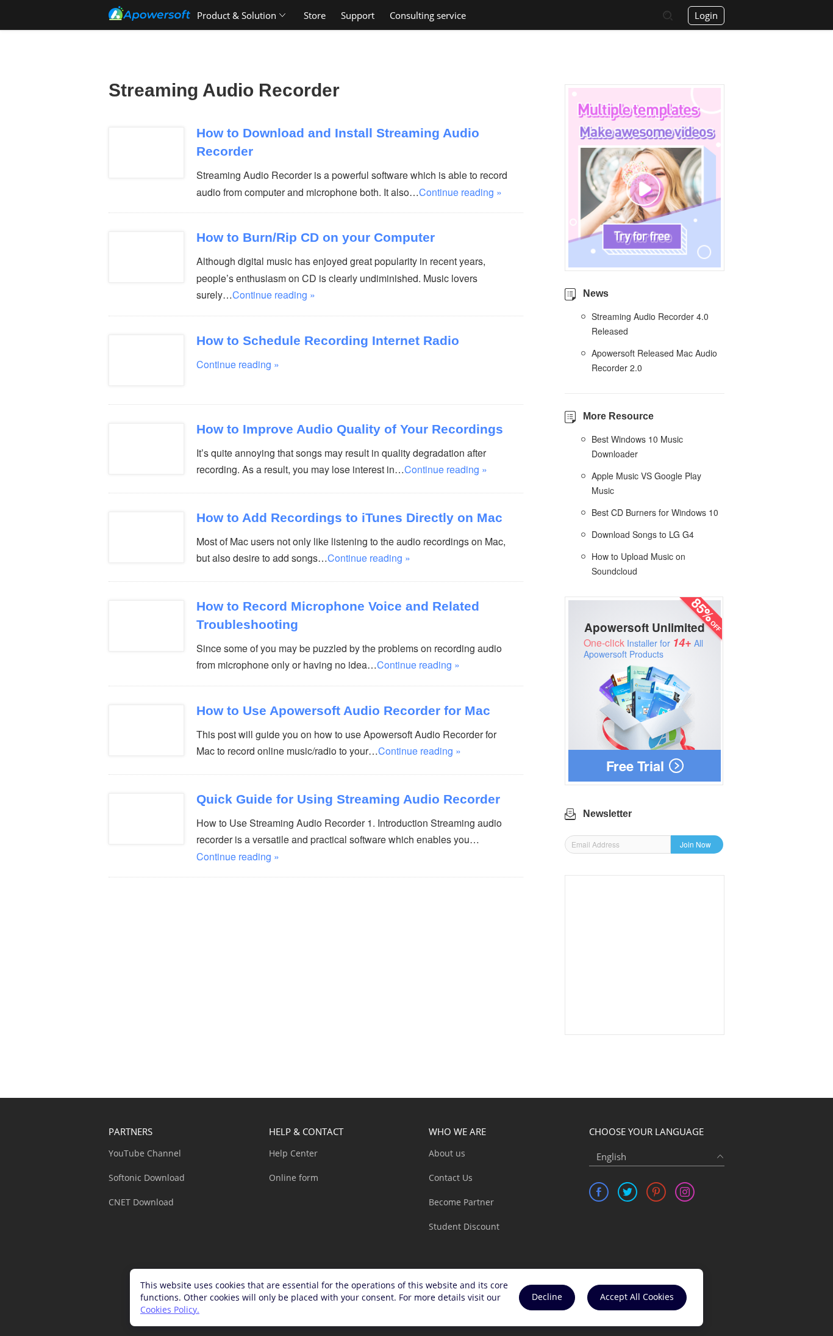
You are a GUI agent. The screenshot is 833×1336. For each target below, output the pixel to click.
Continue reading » (460, 192)
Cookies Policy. (169, 1309)
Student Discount (464, 1226)
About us (447, 1153)
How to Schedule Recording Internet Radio (327, 340)
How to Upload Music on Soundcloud (638, 563)
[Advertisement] (644, 955)
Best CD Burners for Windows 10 (655, 512)
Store (315, 15)
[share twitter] (627, 1192)
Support (357, 15)
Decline (547, 1296)
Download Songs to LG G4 (643, 534)
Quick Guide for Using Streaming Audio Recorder (348, 799)
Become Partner (461, 1202)
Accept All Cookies (637, 1296)
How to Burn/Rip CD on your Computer (315, 237)
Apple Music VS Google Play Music (646, 483)
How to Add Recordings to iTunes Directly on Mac (349, 517)
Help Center (293, 1153)
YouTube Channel (145, 1153)
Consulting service (428, 15)
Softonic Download (147, 1177)
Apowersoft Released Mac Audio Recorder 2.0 (654, 360)
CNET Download (141, 1202)
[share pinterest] (656, 1192)
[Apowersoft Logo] (149, 13)
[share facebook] (599, 1192)
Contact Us (451, 1177)
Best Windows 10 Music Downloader (637, 446)
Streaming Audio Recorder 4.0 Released (650, 323)
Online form (293, 1177)
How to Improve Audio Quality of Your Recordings (349, 429)
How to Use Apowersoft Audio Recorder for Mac (343, 710)
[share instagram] (685, 1192)
